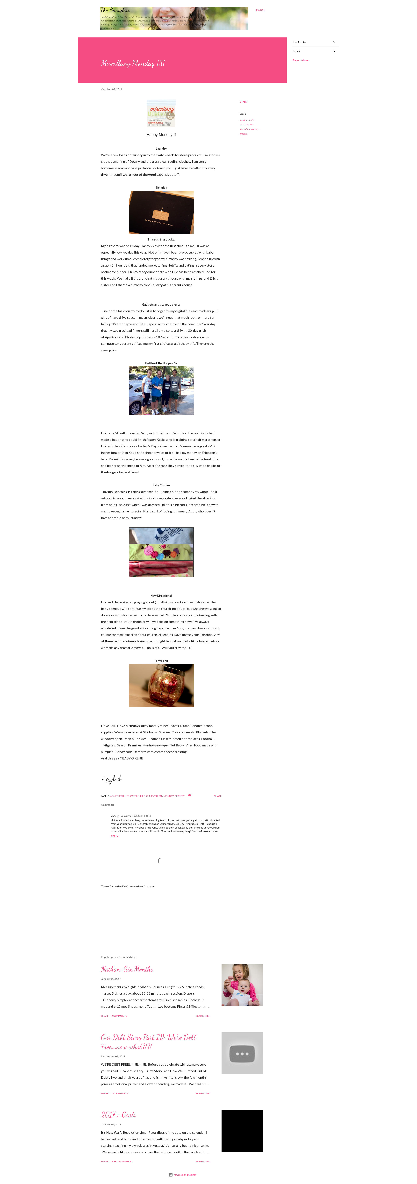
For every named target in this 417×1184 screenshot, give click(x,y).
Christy (115, 815)
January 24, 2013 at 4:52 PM (136, 815)
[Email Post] (189, 796)
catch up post (246, 124)
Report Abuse (300, 60)
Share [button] (243, 101)
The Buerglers (115, 10)
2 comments (119, 1015)
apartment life (246, 120)
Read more (202, 1015)
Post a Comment (122, 1161)
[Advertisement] (156, 915)
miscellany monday (249, 129)
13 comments (119, 1093)
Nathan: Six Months (127, 969)
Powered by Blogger (184, 1174)
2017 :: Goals (118, 1114)
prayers (243, 133)
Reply (114, 836)
